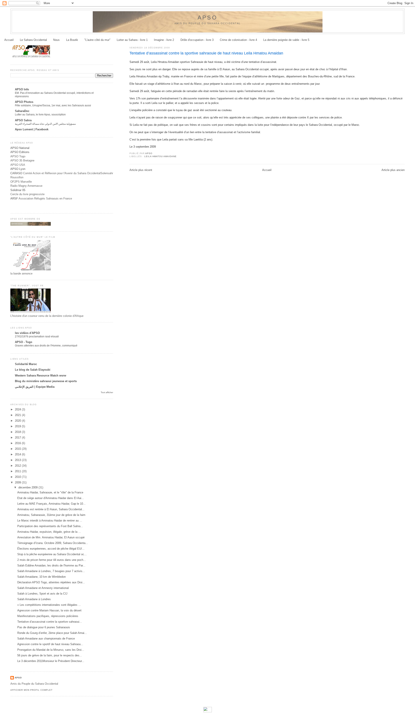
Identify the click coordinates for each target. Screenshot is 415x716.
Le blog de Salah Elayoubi (32, 369)
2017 (18, 437)
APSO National (19, 148)
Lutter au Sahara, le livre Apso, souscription (40, 114)
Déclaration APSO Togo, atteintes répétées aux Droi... (51, 582)
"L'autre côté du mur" (97, 39)
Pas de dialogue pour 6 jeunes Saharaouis (43, 627)
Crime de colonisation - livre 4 (238, 39)
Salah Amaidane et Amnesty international (43, 588)
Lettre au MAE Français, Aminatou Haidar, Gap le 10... (51, 503)
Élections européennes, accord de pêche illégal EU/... (51, 548)
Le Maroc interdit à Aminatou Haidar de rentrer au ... (49, 520)
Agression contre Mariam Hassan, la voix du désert (49, 610)
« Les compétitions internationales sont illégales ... (49, 604)
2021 (18, 415)
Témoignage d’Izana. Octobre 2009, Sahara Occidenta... (52, 543)
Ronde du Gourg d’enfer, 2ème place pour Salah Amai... (52, 633)
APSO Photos (24, 102)
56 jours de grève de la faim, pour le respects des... (49, 655)
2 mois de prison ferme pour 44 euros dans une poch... (51, 559)
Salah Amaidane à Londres (34, 599)
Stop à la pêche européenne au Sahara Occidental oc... (52, 554)
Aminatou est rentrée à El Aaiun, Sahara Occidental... (51, 509)
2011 (18, 471)
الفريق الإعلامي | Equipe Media (34, 386)
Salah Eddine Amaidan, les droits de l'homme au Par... (51, 565)
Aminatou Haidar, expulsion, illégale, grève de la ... (49, 531)
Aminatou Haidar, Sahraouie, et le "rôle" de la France (50, 492)
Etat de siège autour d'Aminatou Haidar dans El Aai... (50, 498)
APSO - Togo (23, 342)
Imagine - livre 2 (164, 39)
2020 (18, 420)
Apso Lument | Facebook (31, 129)
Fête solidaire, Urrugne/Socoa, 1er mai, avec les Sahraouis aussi (53, 105)
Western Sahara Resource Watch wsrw (40, 375)
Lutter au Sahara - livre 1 (132, 39)
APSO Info (22, 89)
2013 (18, 460)
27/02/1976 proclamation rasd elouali (37, 336)
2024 (18, 409)
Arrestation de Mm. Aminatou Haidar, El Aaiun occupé (51, 537)
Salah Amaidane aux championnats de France (46, 638)
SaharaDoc (22, 111)
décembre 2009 (28, 487)
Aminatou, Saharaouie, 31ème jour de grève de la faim (51, 515)
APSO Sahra (23, 120)
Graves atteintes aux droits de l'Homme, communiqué (46, 345)
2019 (18, 426)
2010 (18, 476)
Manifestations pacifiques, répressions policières (47, 616)
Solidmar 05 (17, 190)
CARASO (16, 173)
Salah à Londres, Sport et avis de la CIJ (42, 593)
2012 (18, 465)
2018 (18, 432)
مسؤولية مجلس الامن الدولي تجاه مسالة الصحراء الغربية (45, 123)
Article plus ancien (393, 170)
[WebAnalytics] (207, 711)
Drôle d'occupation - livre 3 (197, 39)
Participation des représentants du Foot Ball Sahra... (50, 526)
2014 (18, 454)
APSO (207, 17)
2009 (18, 482)
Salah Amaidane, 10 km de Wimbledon (41, 576)
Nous (56, 39)
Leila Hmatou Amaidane (160, 156)
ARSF (14, 198)
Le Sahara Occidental (33, 39)
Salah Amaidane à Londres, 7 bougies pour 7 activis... (51, 571)
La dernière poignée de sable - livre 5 (286, 39)
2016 (18, 443)
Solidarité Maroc (26, 364)
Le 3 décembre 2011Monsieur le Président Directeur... (50, 661)
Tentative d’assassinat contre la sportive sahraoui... (49, 621)
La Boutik (72, 39)
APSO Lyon (17, 169)
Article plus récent (140, 170)
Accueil (9, 39)
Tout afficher (107, 392)
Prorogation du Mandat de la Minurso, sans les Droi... (50, 649)
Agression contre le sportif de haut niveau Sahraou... (50, 644)
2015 (18, 448)
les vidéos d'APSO (27, 333)
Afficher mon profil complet (31, 690)
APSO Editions (19, 152)
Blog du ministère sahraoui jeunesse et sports (46, 381)
